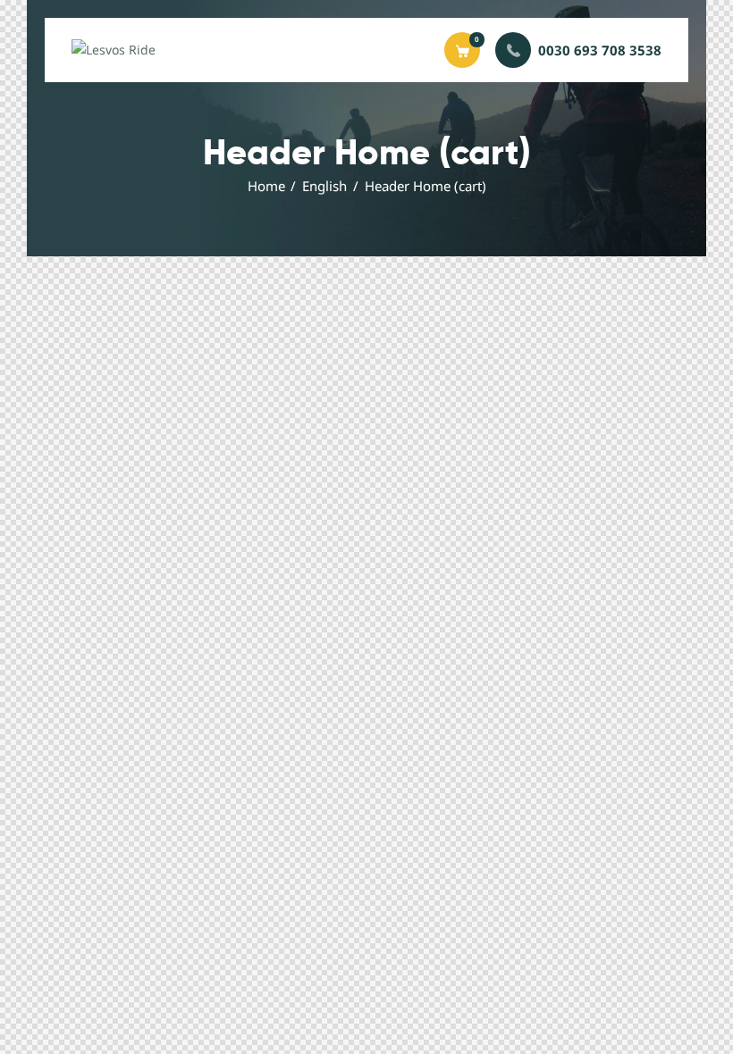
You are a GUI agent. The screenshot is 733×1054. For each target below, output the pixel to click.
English (324, 186)
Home (266, 186)
